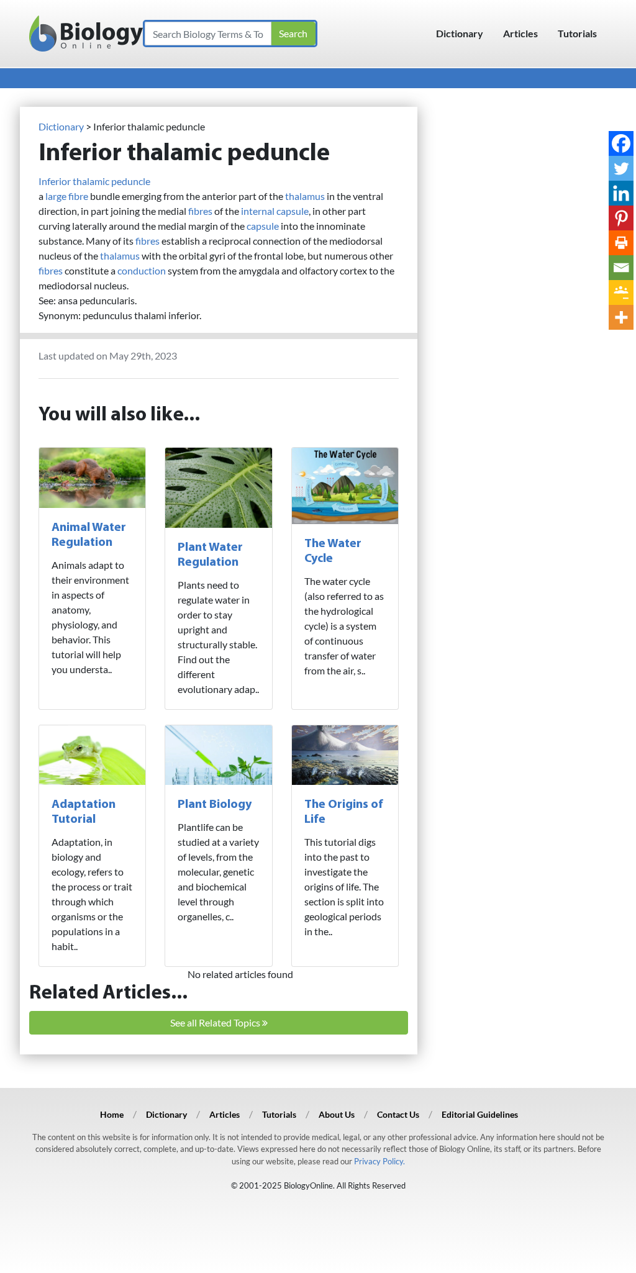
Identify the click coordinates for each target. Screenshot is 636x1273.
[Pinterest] (621, 218)
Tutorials (577, 33)
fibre (78, 196)
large (55, 196)
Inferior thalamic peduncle (94, 181)
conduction (141, 270)
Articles (520, 33)
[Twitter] (621, 168)
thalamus (305, 196)
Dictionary (459, 33)
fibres (200, 211)
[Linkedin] (621, 193)
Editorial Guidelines (480, 1114)
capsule (263, 226)
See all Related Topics (216, 1022)
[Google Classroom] (621, 292)
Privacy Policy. (379, 1161)
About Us (337, 1114)
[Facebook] (621, 143)
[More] (621, 317)
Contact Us (398, 1114)
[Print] (621, 242)
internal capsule (275, 211)
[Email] (621, 267)
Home (112, 1114)
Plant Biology (215, 805)
